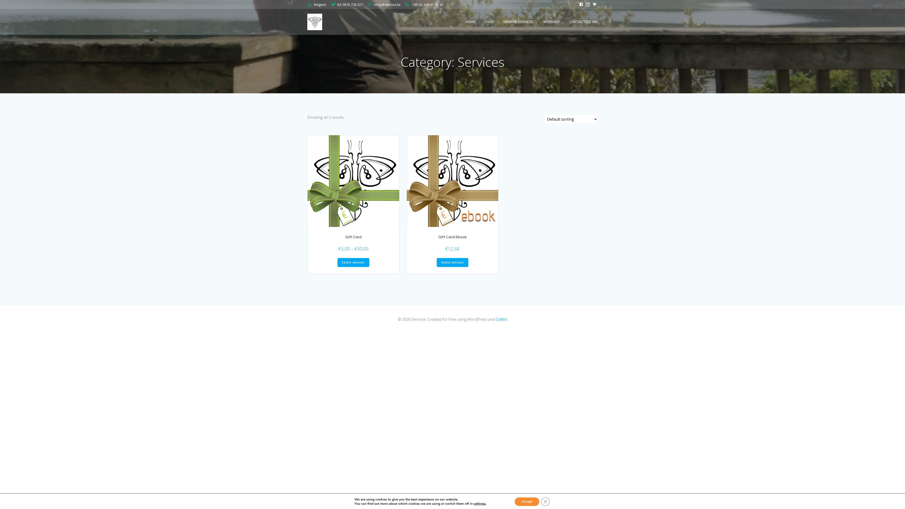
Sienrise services (518, 22)
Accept (527, 501)
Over (489, 22)
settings (480, 504)
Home (470, 22)
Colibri (501, 319)
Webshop (551, 22)
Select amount (353, 262)
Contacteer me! (583, 22)
